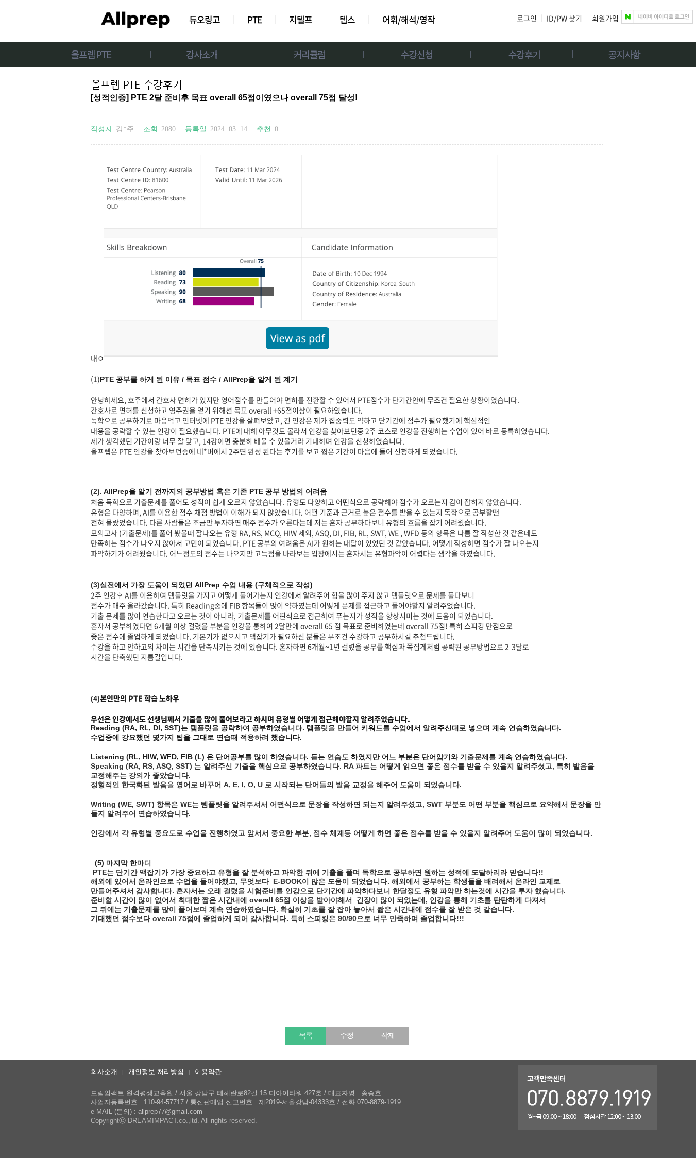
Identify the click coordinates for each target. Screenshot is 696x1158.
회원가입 (605, 18)
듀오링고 (204, 19)
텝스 (347, 19)
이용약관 (208, 1072)
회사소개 (104, 1072)
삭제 (388, 1036)
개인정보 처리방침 (156, 1072)
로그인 (527, 18)
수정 (346, 1036)
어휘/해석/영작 (408, 19)
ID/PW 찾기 (564, 18)
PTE (254, 19)
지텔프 (300, 19)
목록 (305, 1036)
